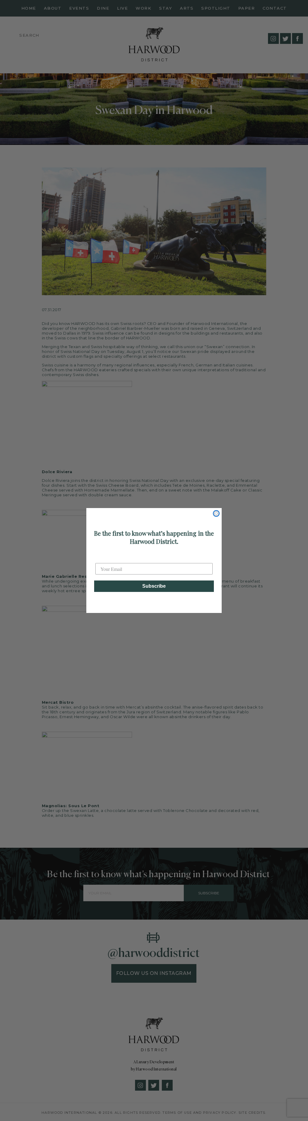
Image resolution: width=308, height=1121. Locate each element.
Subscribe (154, 586)
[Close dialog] (216, 513)
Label (101, 557)
